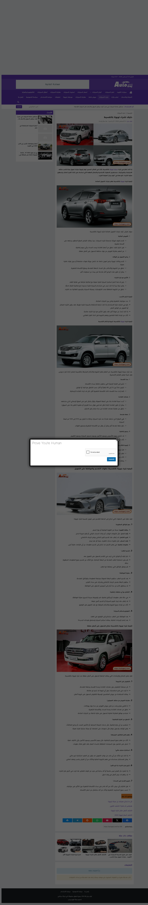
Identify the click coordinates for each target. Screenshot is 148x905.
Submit (111, 459)
